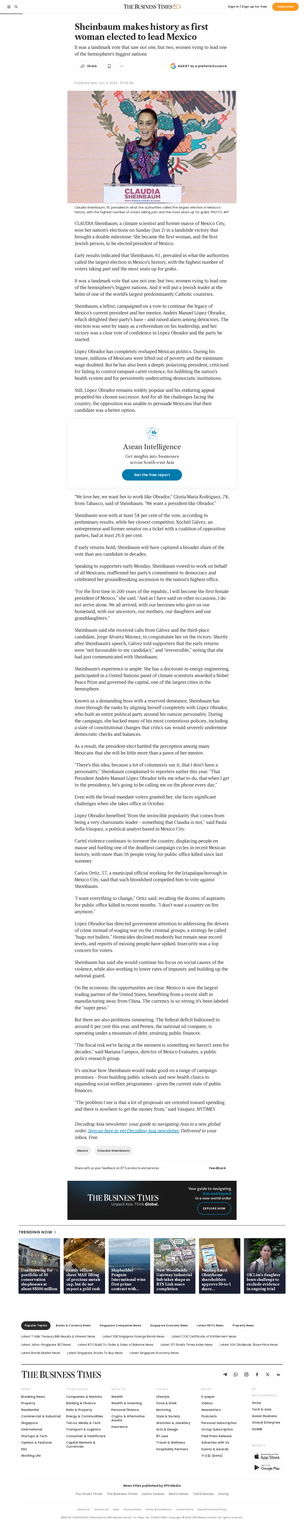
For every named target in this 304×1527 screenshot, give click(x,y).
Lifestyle (162, 1396)
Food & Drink (166, 1403)
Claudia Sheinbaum (113, 1151)
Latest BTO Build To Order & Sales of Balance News (115, 1344)
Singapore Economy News (169, 1325)
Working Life (31, 1455)
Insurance (119, 1426)
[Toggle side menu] (8, 6)
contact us (101, 1509)
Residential (30, 1410)
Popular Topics (36, 1325)
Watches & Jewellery (173, 1423)
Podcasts (209, 1416)
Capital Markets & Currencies (80, 1444)
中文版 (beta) (212, 1455)
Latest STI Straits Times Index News (187, 1344)
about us (83, 1509)
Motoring (163, 1410)
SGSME (257, 1429)
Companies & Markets (84, 1396)
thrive (256, 1403)
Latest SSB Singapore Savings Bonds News (133, 1336)
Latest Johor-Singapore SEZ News (46, 1344)
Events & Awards (215, 1449)
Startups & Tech (34, 1436)
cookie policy (184, 1509)
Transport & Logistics (83, 1429)
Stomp (223, 1494)
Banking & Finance (81, 1403)
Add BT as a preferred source (202, 66)
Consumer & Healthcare (85, 1436)
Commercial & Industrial (41, 1416)
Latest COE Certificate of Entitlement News (204, 1336)
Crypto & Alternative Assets (128, 1418)
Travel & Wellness (170, 1442)
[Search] (16, 6)
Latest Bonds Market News (40, 1353)
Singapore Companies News (120, 1325)
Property (28, 1403)
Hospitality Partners (172, 1449)
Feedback (217, 1168)
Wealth (117, 1396)
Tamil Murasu (203, 1494)
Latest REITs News (210, 1325)
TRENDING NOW (35, 1232)
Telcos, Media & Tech (83, 1423)
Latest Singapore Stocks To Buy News (94, 1353)
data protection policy (212, 1509)
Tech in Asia (261, 1409)
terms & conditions (158, 1509)
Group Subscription (217, 1429)
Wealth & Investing (126, 1403)
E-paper (208, 1396)
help (116, 1509)
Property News (243, 1325)
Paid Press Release (216, 1436)
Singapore (29, 1423)
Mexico (82, 1151)
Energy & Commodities (84, 1416)
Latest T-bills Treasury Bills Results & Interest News (58, 1336)
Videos (207, 1403)
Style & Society (168, 1416)
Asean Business (264, 1416)
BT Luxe (162, 1436)
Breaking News (33, 1396)
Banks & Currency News (73, 1325)
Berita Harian (178, 1494)
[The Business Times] (148, 6)
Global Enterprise (266, 1422)
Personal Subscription (219, 1423)
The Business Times (122, 1494)
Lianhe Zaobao (153, 1494)
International (31, 1429)
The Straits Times (88, 1494)
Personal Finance (125, 1410)
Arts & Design (167, 1429)
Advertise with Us (215, 1442)
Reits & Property (79, 1410)
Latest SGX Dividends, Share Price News (249, 1344)
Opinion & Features (36, 1442)
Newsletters (211, 1410)
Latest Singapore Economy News (154, 1353)
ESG (24, 1449)
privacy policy (132, 1509)
